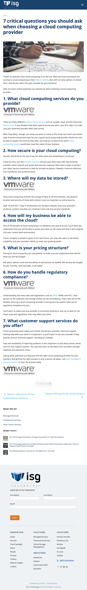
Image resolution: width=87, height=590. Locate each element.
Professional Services (12, 420)
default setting (42, 80)
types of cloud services (35, 122)
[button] (82, 5)
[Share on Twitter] (41, 384)
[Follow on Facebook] (58, 567)
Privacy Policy (52, 583)
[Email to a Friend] (46, 384)
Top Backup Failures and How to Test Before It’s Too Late (31, 451)
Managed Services (11, 415)
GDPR (54, 295)
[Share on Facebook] (37, 384)
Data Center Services (12, 424)
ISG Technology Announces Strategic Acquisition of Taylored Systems (36, 437)
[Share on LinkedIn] (50, 384)
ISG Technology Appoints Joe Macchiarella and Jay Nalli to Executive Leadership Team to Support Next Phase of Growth (44, 445)
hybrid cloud (8, 125)
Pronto (42, 583)
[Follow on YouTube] (67, 567)
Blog (5, 16)
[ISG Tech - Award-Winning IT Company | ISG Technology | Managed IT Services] (11, 5)
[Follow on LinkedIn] (64, 567)
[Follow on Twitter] (61, 567)
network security (31, 162)
